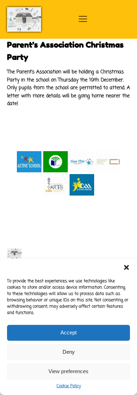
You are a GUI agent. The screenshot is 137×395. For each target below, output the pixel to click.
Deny (69, 352)
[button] (126, 267)
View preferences (68, 371)
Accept (68, 332)
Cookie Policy (69, 386)
